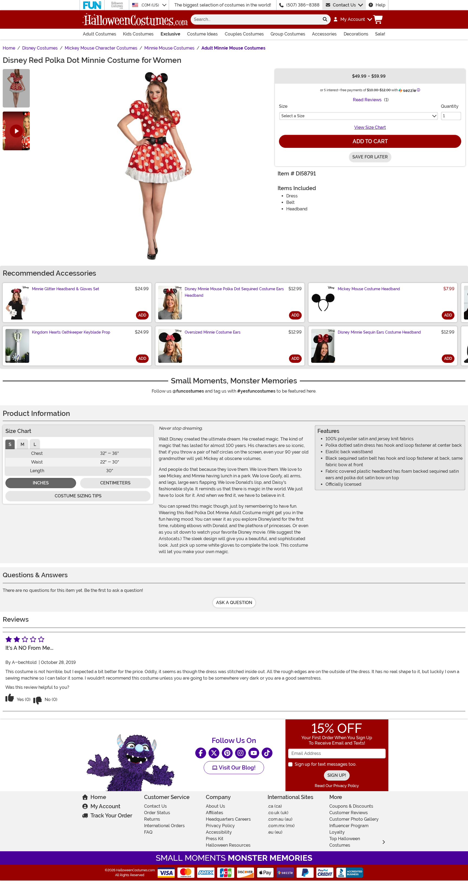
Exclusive (170, 34)
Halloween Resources (228, 845)
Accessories (324, 34)
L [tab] (35, 444)
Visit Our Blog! (236, 767)
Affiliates (214, 812)
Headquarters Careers (228, 819)
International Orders (164, 825)
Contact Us (344, 5)
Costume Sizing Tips (78, 495)
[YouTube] (253, 753)
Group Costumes (288, 34)
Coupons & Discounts (351, 806)
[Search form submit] (325, 19)
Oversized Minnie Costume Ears (212, 332)
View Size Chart (370, 127)
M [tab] (22, 444)
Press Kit (214, 838)
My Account (105, 806)
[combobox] (255, 19)
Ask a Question (234, 602)
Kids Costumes (138, 34)
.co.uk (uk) (278, 812)
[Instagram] (240, 753)
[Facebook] (200, 753)
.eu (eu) (275, 832)
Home (98, 797)
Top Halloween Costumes (344, 842)
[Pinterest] (227, 753)
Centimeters (115, 482)
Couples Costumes (244, 34)
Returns (152, 819)
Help (380, 5)
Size (283, 106)
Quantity (450, 106)
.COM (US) (150, 5)
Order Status (157, 812)
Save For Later (370, 156)
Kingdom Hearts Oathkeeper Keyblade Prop (71, 332)
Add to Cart (370, 141)
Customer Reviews (348, 812)
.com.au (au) (280, 819)
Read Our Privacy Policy (337, 785)
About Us (215, 806)
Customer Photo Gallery (354, 819)
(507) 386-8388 (303, 5)
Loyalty (337, 832)
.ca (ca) (275, 806)
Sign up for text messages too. (325, 764)
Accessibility (219, 832)
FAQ (148, 832)
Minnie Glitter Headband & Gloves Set (65, 289)
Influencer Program (349, 825)
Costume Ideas (202, 34)
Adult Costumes (99, 34)
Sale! (380, 34)
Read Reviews (367, 99)
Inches (41, 482)
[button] (352, 19)
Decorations (356, 34)
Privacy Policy (220, 825)
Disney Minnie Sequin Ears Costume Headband (379, 332)
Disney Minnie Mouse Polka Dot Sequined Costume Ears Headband (234, 292)
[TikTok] (267, 753)
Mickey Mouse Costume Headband (369, 289)
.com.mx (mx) (281, 825)
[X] (214, 753)
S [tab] (10, 444)
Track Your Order (111, 815)
